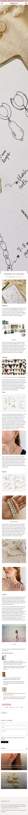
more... (4, 811)
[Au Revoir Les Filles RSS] (26, 748)
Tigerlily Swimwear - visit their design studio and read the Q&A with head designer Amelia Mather (14, 663)
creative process (7, 704)
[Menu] (2, 3)
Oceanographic (22, 377)
